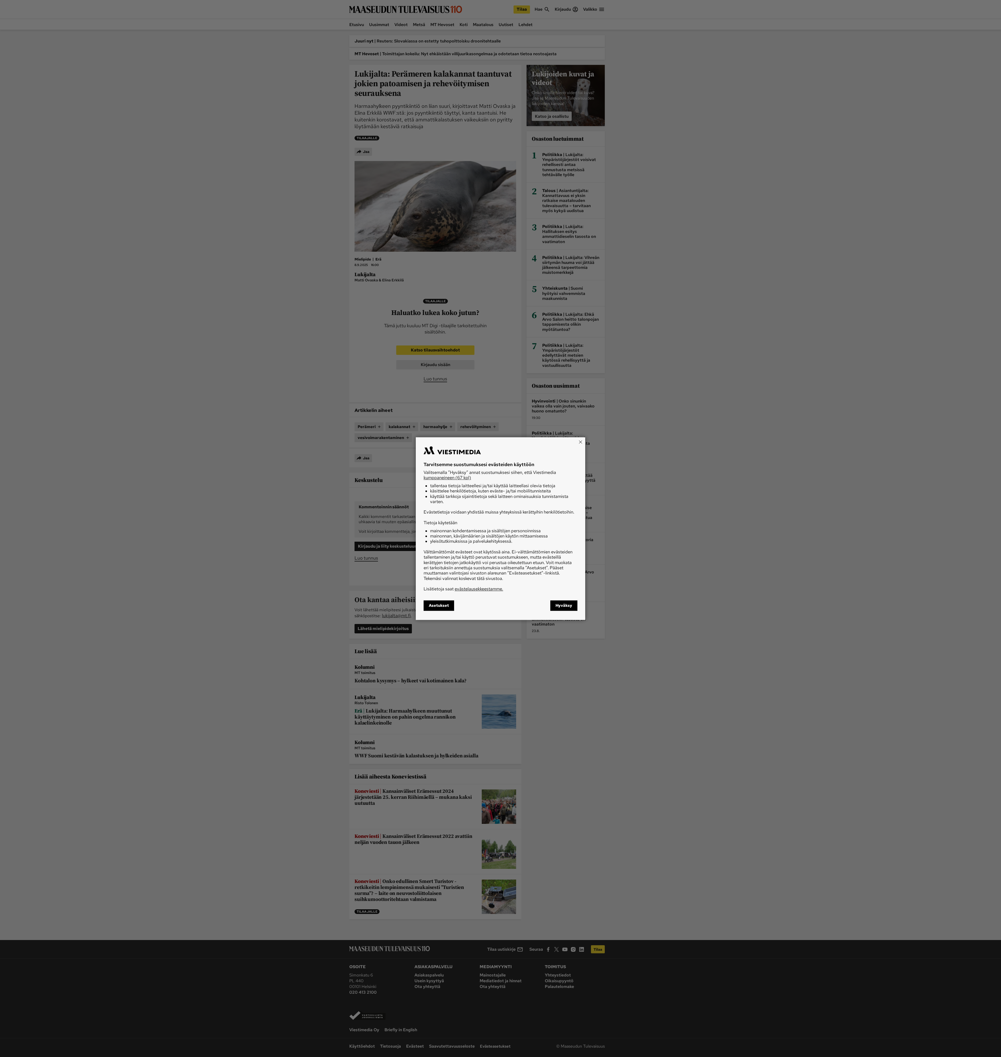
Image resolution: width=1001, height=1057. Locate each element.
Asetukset (439, 605)
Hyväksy (564, 605)
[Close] (580, 442)
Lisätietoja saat (463, 589)
